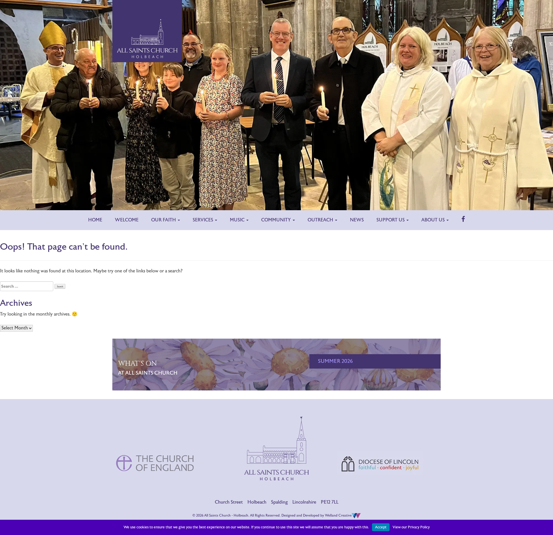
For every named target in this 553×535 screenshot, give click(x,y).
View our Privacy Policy (411, 527)
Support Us (391, 220)
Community (276, 220)
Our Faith (164, 220)
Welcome (127, 220)
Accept (381, 527)
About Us (433, 220)
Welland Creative (338, 515)
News (357, 220)
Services (203, 220)
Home (95, 220)
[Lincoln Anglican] (380, 439)
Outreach (321, 220)
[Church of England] (155, 439)
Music (238, 220)
